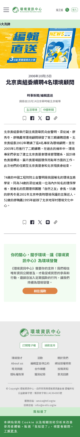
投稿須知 (62, 369)
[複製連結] (55, 118)
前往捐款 (40, 291)
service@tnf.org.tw (46, 400)
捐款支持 (49, 345)
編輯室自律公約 (40, 363)
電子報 (59, 9)
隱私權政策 (17, 374)
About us (17, 363)
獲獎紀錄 (40, 374)
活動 (40, 358)
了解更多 (10, 431)
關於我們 (62, 358)
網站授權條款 (63, 363)
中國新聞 (48, 109)
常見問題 (17, 369)
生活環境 (31, 109)
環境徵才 (17, 358)
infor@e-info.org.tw (45, 405)
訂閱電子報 (29, 345)
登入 (74, 9)
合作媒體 (40, 369)
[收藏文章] (24, 118)
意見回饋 (62, 374)
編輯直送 (47, 95)
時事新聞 (33, 95)
